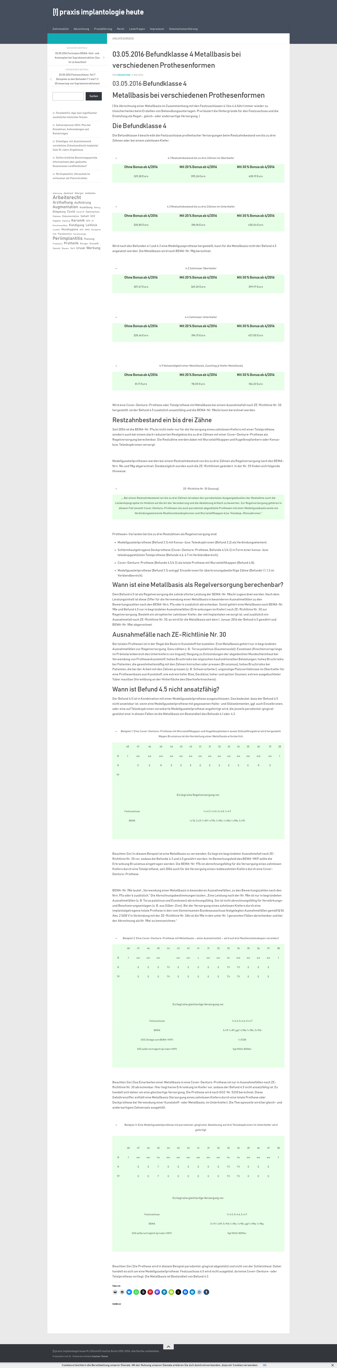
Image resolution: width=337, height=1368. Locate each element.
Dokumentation (70, 216)
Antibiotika (90, 193)
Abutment (68, 193)
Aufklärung (82, 202)
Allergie (79, 193)
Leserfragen (137, 29)
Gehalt (85, 216)
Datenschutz (93, 212)
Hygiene (57, 221)
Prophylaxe (57, 244)
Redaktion (123, 75)
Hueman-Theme (100, 1356)
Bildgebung (59, 211)
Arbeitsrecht (67, 198)
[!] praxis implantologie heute (98, 12)
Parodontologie (79, 234)
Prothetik (71, 243)
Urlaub (80, 248)
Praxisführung (103, 29)
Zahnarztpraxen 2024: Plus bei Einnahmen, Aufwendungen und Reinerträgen (72, 129)
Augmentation (65, 207)
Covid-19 (80, 212)
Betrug (97, 207)
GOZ (92, 216)
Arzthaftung (63, 202)
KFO (88, 221)
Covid (71, 211)
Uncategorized (123, 38)
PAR (54, 234)
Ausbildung (86, 207)
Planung (89, 239)
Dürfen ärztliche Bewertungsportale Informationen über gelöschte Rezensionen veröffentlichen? (75, 162)
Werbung (93, 248)
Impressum (157, 29)
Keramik (78, 220)
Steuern (65, 248)
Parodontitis (65, 234)
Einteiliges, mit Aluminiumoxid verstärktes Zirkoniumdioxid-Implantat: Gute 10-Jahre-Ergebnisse (75, 145)
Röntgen (84, 244)
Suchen (94, 96)
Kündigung (76, 225)
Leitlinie (91, 225)
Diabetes (57, 216)
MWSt (87, 230)
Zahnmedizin (60, 29)
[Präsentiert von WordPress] (70, 1356)
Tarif (72, 248)
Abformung (57, 193)
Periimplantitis (67, 238)
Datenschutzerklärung (183, 29)
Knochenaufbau (60, 225)
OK (264, 1365)
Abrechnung (81, 29)
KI (93, 221)
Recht (120, 29)
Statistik (56, 248)
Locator (56, 230)
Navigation (96, 230)
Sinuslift (94, 243)
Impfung (66, 221)
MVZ (81, 230)
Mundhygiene (69, 229)
